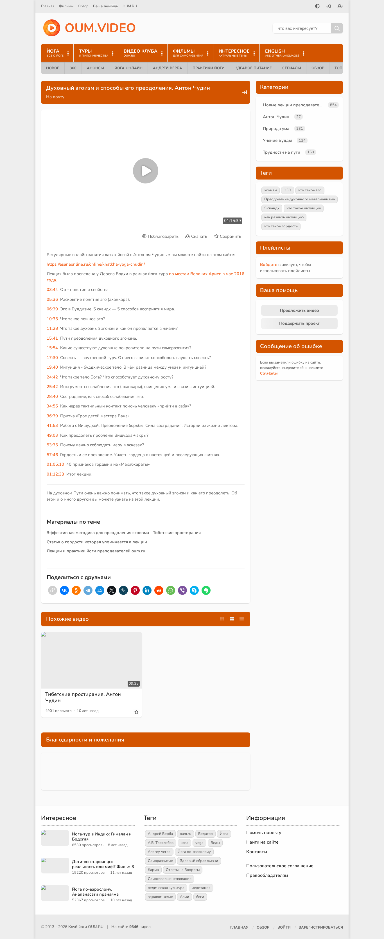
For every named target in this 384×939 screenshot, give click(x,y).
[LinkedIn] (147, 590)
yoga (199, 842)
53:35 (52, 445)
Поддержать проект (299, 323)
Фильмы (66, 6)
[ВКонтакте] (64, 590)
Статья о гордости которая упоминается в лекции (97, 542)
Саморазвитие (160, 860)
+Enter (269, 373)
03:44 (52, 289)
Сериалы (291, 68)
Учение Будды (277, 140)
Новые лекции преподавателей (294, 105)
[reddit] (158, 590)
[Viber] (182, 590)
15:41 (52, 338)
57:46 (52, 455)
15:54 (52, 348)
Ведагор (205, 833)
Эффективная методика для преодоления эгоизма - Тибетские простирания (124, 532)
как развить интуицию (284, 217)
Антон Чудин (276, 117)
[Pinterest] (135, 590)
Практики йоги (209, 68)
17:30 (52, 357)
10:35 (52, 319)
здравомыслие (160, 896)
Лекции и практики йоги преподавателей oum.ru (96, 551)
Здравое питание (253, 68)
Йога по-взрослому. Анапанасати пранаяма (95, 891)
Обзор (83, 6)
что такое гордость (281, 226)
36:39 (52, 416)
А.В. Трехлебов (160, 842)
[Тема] (317, 6)
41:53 (52, 425)
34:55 (52, 406)
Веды (215, 842)
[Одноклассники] (76, 590)
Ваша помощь (105, 6)
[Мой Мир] (99, 590)
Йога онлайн (128, 68)
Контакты (256, 852)
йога (184, 842)
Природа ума (276, 128)
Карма (153, 869)
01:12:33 (55, 474)
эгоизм (270, 190)
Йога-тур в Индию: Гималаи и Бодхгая (102, 836)
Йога (224, 833)
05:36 (52, 299)
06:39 (52, 309)
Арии (184, 896)
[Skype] (194, 590)
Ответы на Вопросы (183, 869)
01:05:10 (55, 464)
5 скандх (271, 208)
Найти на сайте (262, 842)
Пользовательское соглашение (279, 866)
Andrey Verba (159, 851)
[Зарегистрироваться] (340, 6)
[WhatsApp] (170, 590)
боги (200, 896)
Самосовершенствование (169, 878)
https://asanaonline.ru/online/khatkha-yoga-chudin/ (96, 264)
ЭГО (287, 190)
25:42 (52, 386)
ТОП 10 (341, 68)
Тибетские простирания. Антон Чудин (83, 697)
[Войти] (328, 6)
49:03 (52, 435)
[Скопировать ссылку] (52, 590)
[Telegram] (87, 590)
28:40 (52, 396)
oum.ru (185, 833)
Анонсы (95, 68)
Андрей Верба (167, 68)
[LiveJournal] (123, 590)
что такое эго (310, 190)
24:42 (52, 377)
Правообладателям (267, 875)
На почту (55, 97)
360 (73, 68)
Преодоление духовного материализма (299, 199)
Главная (48, 6)
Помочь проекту (263, 833)
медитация (201, 887)
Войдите (268, 264)
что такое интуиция (303, 208)
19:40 (52, 367)
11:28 (52, 328)
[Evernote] (206, 590)
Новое (52, 68)
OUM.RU (130, 6)
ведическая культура (166, 887)
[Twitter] (111, 590)
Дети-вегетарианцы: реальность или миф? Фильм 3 (103, 864)
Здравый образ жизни (199, 860)
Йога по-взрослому (194, 851)
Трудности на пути (281, 152)
